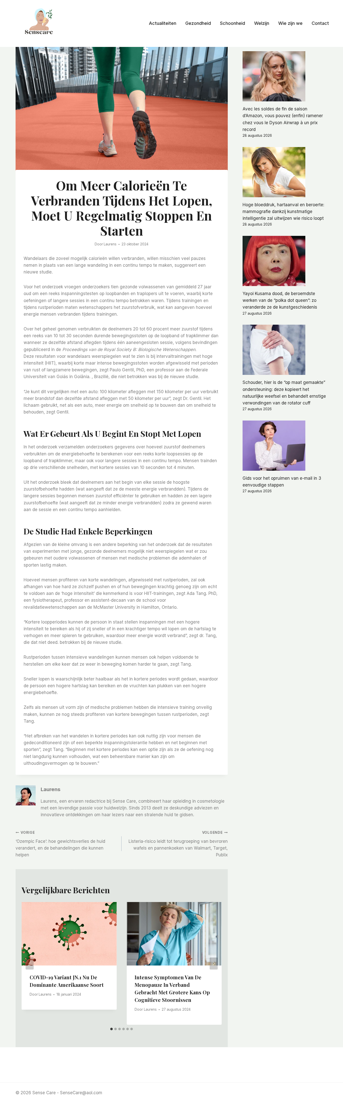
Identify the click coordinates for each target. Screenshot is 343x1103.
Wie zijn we (290, 23)
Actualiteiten (162, 23)
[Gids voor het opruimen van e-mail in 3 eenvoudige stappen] (285, 446)
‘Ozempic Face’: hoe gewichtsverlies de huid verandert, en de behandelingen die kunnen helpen (60, 844)
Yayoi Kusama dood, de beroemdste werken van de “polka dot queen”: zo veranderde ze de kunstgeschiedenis (280, 300)
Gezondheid (198, 23)
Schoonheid (232, 23)
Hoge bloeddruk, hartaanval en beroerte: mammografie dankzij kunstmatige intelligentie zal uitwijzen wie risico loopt (283, 211)
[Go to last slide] (30, 963)
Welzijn (261, 23)
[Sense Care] (40, 22)
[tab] (111, 1029)
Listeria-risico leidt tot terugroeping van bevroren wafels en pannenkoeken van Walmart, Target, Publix (178, 844)
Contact (320, 23)
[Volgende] (214, 963)
